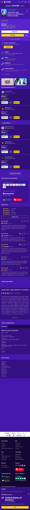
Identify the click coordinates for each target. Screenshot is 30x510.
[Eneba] (7, 2)
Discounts (17, 448)
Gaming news (18, 454)
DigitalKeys (7, 107)
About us (3, 443)
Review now (15, 216)
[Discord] (22, 465)
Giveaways (17, 456)
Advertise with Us (4, 467)
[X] (18, 465)
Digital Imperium (9, 126)
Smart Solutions (8, 157)
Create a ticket (4, 457)
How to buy (17, 443)
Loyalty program (18, 446)
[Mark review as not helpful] (25, 221)
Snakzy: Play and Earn (19, 459)
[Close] (28, 494)
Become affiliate (18, 457)
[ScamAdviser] (8, 194)
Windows (3, 376)
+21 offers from (15, 39)
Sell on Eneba (4, 465)
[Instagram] (20, 465)
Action (3, 285)
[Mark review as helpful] (22, 221)
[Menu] (2, 2)
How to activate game (5, 456)
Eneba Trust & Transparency (7, 448)
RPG (8, 285)
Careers (3, 446)
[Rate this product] (6, 293)
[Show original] (19, 233)
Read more (15, 317)
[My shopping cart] (25, 2)
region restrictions (11, 54)
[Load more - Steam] (2, 58)
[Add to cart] (27, 35)
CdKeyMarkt (8, 141)
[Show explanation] (13, 109)
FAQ (2, 454)
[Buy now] (15, 32)
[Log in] (28, 2)
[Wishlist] (22, 2)
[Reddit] (24, 465)
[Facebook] (16, 465)
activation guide (11, 60)
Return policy (4, 459)
